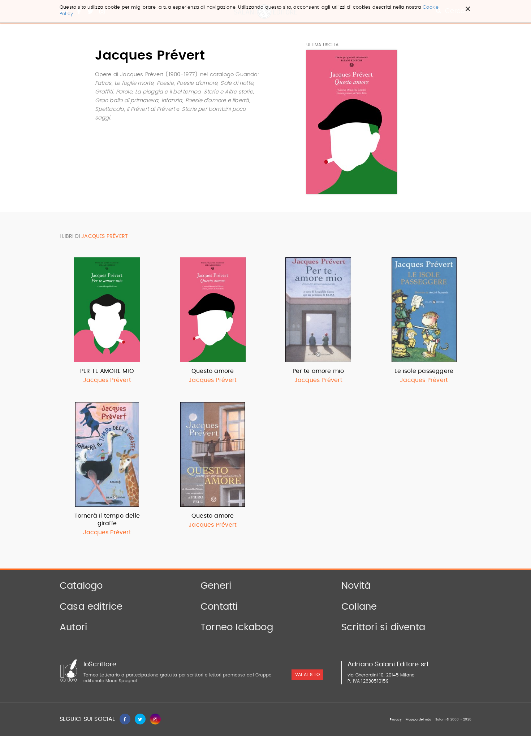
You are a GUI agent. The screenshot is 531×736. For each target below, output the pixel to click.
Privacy (395, 719)
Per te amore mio (318, 371)
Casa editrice (91, 606)
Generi (215, 586)
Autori (73, 627)
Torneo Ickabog (236, 627)
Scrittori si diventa (383, 627)
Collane (359, 606)
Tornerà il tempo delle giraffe (107, 519)
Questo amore (212, 371)
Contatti (219, 606)
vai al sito (307, 674)
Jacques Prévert (107, 380)
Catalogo (81, 586)
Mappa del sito (418, 719)
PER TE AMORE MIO (107, 371)
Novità (356, 586)
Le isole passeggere (423, 371)
